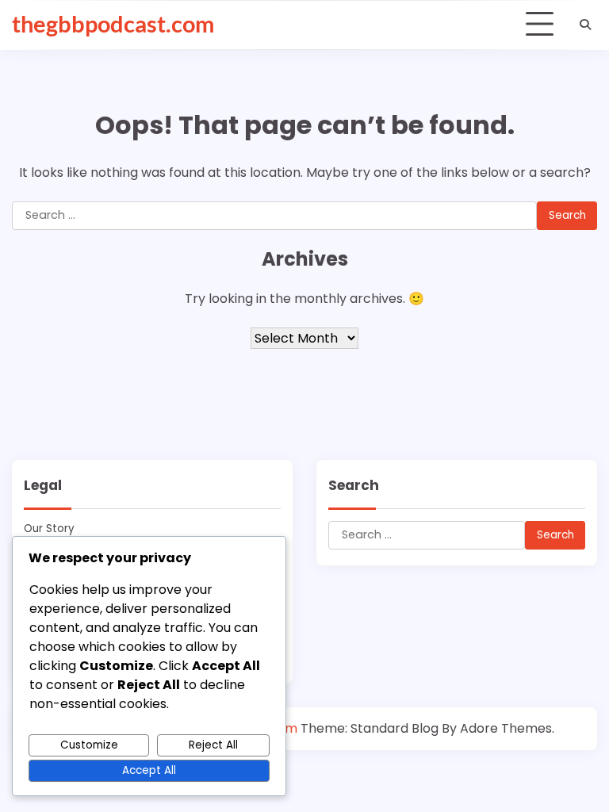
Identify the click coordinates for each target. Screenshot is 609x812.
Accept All (149, 770)
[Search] (585, 24)
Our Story (49, 528)
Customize (89, 745)
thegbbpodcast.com (113, 23)
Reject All (213, 745)
